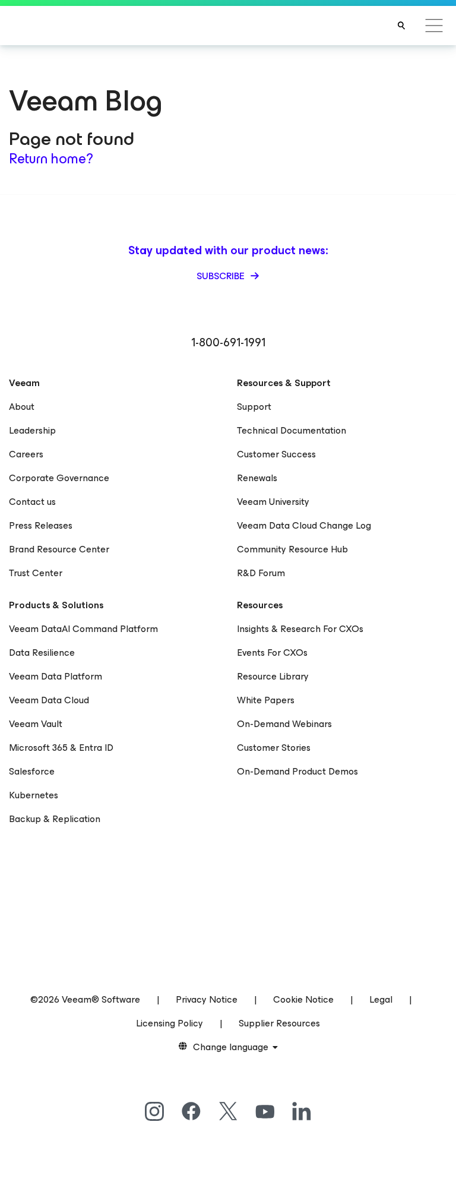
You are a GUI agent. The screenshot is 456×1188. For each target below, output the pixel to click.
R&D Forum (261, 573)
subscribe (222, 276)
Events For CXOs (272, 652)
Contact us (32, 502)
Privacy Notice (207, 999)
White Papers (265, 700)
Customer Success (276, 454)
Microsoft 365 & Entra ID (61, 748)
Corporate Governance (59, 478)
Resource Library (273, 676)
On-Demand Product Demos (297, 771)
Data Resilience (42, 652)
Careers (26, 454)
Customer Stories (274, 748)
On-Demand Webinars (284, 724)
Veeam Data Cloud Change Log (304, 525)
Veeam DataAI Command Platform (83, 629)
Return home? (51, 158)
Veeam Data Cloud (49, 700)
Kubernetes (33, 795)
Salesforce (32, 771)
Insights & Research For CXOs (300, 629)
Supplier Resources (279, 1023)
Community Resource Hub (292, 549)
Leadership (32, 430)
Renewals (257, 478)
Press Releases (40, 525)
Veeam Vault (35, 724)
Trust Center (35, 573)
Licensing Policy (169, 1023)
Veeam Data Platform (55, 676)
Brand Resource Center (59, 549)
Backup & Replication (54, 819)
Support (254, 407)
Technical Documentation (291, 430)
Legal (380, 999)
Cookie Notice (303, 999)
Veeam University (273, 502)
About (21, 407)
